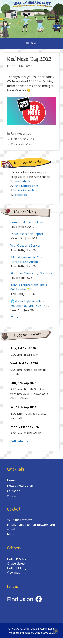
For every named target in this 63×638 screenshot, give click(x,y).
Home (11, 480)
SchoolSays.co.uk (45, 632)
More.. (15, 317)
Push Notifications (26, 186)
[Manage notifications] (55, 631)
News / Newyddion (20, 485)
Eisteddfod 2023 (22, 139)
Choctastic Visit (21, 144)
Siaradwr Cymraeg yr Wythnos (31, 273)
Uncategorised (21, 133)
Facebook (20, 195)
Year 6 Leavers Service (25, 245)
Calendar (13, 491)
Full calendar (20, 441)
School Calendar (24, 190)
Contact (12, 496)
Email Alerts (21, 181)
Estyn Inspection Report (26, 234)
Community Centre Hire (26, 222)
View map (14, 572)
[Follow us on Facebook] (24, 601)
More (10, 534)
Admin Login (47, 628)
